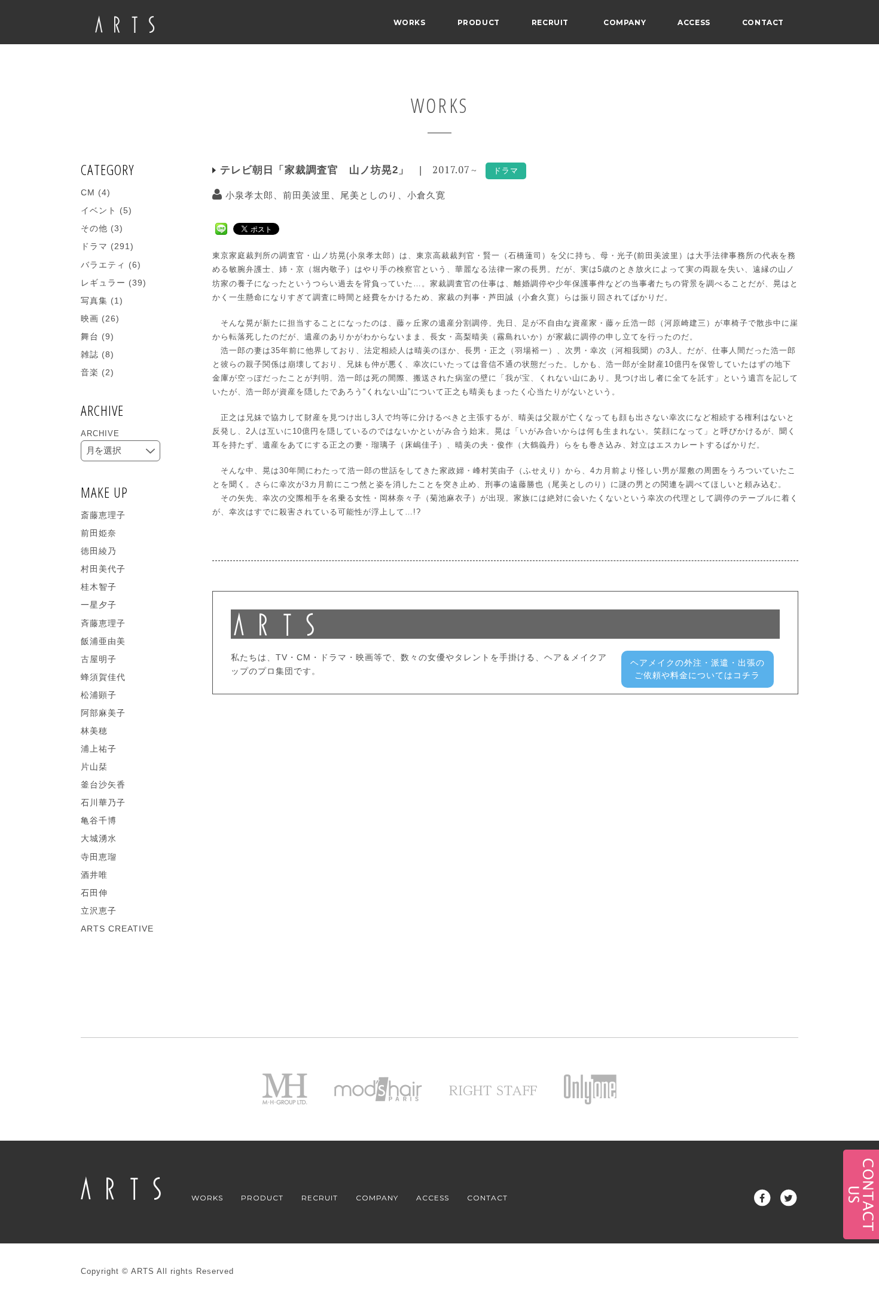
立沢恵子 (99, 910)
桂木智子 (99, 587)
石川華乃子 (103, 802)
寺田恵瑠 (99, 857)
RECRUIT (550, 22)
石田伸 (94, 892)
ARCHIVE (100, 433)
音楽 (90, 372)
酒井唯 (94, 875)
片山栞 (94, 766)
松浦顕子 (99, 695)
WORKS (409, 22)
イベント (99, 210)
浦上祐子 (99, 748)
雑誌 (90, 354)
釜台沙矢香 (103, 784)
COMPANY (624, 22)
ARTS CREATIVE (117, 928)
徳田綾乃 (99, 551)
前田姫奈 (99, 533)
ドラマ (94, 246)
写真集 (94, 300)
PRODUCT (478, 22)
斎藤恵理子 (103, 515)
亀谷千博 (99, 820)
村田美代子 (103, 569)
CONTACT (763, 22)
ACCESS (693, 22)
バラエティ (103, 264)
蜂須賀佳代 (103, 677)
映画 (90, 318)
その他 (94, 228)
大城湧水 (99, 838)
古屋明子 (99, 659)
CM (88, 192)
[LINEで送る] (221, 227)
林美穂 (94, 731)
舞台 (90, 336)
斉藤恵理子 (103, 623)
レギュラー (103, 282)
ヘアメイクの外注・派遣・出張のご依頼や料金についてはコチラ (697, 669)
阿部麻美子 (103, 713)
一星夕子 (99, 604)
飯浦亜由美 (103, 641)
